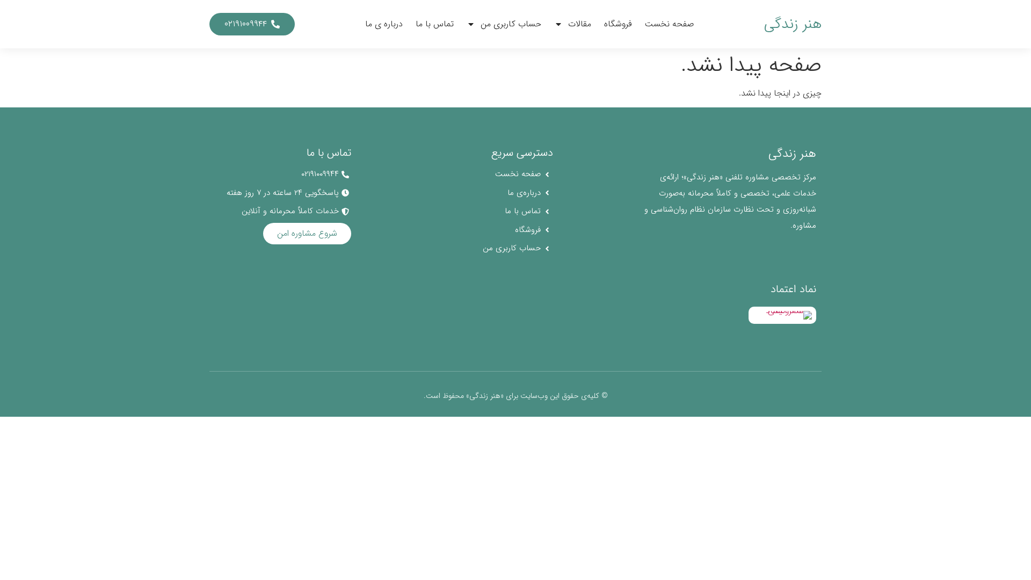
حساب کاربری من (511, 24)
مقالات (579, 24)
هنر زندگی (793, 24)
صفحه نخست (669, 24)
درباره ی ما (384, 24)
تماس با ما (435, 24)
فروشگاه (618, 24)
